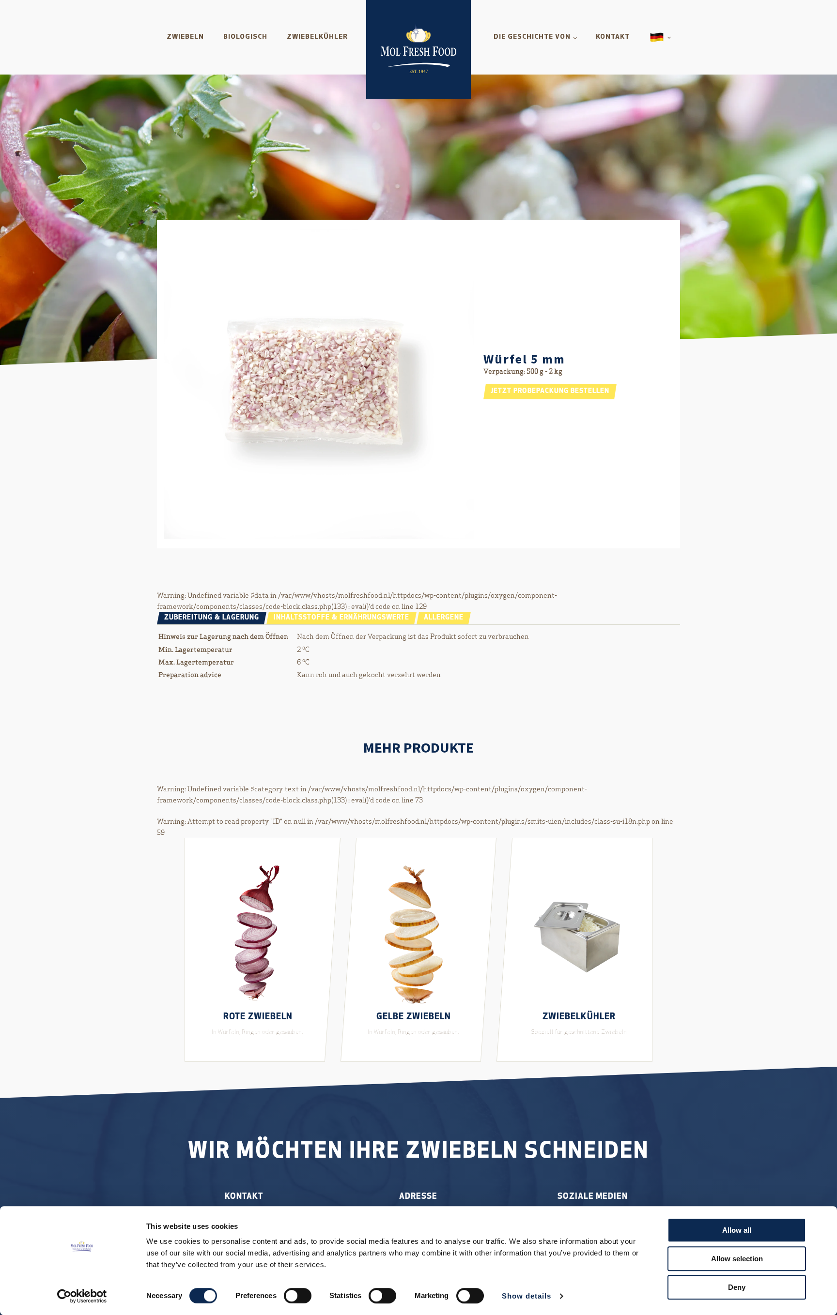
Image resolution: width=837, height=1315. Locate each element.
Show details (526, 1296)
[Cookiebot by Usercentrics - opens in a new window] (82, 1296)
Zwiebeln (185, 37)
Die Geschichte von (532, 37)
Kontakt (613, 37)
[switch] (297, 1295)
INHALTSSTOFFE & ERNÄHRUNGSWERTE (341, 617)
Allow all (736, 1230)
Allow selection (737, 1259)
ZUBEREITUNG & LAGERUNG (211, 617)
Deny (736, 1287)
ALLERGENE (444, 617)
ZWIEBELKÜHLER (317, 37)
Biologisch (245, 37)
